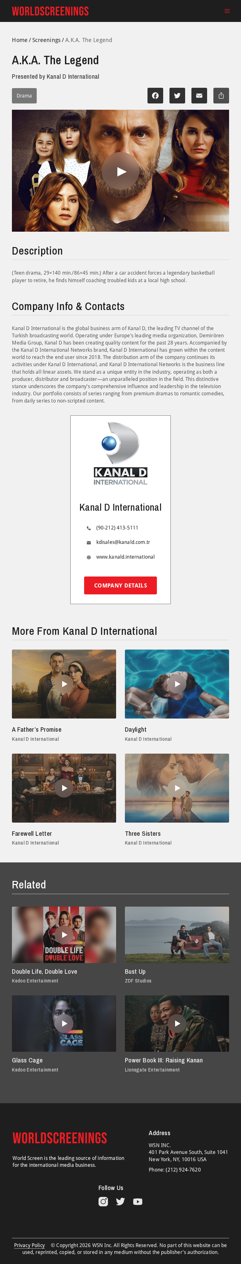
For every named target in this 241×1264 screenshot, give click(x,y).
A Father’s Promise (37, 729)
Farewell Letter (32, 833)
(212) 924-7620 (183, 1170)
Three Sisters (143, 833)
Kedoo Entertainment (35, 980)
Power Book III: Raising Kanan (164, 1060)
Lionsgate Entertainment (152, 1069)
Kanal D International (35, 738)
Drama (24, 96)
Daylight (136, 729)
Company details (120, 585)
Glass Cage (27, 1060)
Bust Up (135, 971)
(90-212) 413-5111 (117, 528)
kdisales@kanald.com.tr (123, 542)
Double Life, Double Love (44, 971)
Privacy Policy (29, 1245)
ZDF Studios (138, 980)
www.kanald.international (125, 557)
